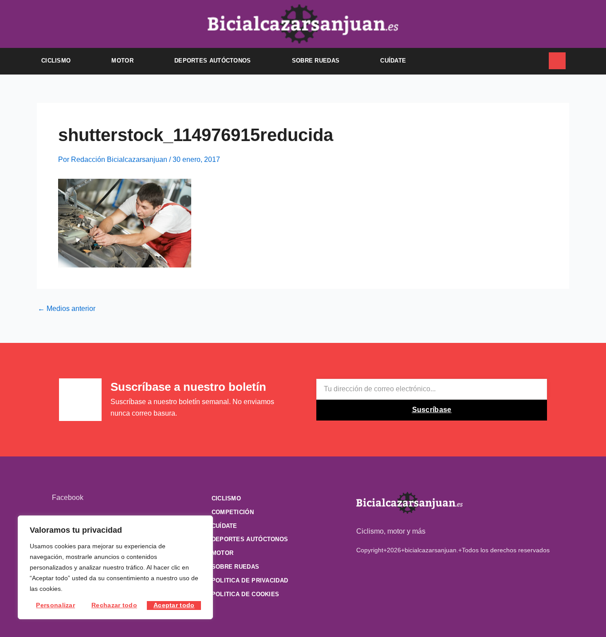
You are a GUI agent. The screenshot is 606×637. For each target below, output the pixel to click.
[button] (536, 61)
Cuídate (393, 60)
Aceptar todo (174, 605)
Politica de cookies (245, 594)
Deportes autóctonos (212, 60)
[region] (115, 567)
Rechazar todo (114, 605)
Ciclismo (56, 60)
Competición (233, 512)
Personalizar (55, 605)
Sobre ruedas (316, 60)
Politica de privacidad (250, 580)
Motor (122, 60)
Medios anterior (66, 308)
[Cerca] (203, 523)
